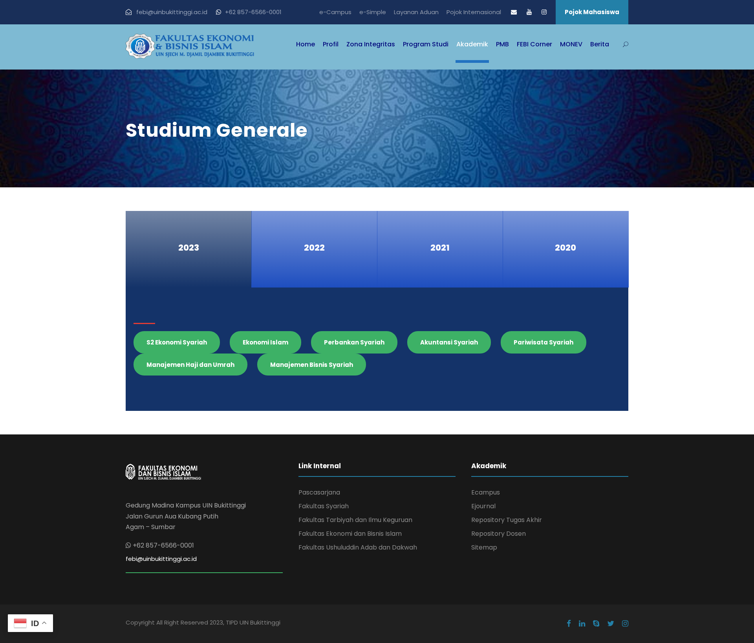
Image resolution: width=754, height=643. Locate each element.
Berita (599, 44)
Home (305, 44)
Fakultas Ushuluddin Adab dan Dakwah (357, 547)
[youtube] (529, 12)
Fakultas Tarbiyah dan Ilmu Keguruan (355, 519)
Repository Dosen (498, 533)
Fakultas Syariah (323, 506)
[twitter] (610, 623)
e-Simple (372, 12)
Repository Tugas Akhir (506, 519)
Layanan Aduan (416, 12)
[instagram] (544, 12)
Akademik (472, 44)
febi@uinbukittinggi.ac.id (161, 559)
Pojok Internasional (474, 12)
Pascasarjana (319, 492)
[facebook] (569, 623)
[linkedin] (582, 623)
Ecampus (485, 492)
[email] (514, 12)
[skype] (596, 623)
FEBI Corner (534, 44)
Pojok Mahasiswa (592, 12)
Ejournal (483, 506)
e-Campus (335, 12)
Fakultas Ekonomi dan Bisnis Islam (350, 533)
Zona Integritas (370, 44)
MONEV (571, 44)
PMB (502, 44)
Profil (331, 44)
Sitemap (484, 547)
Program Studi (425, 44)
